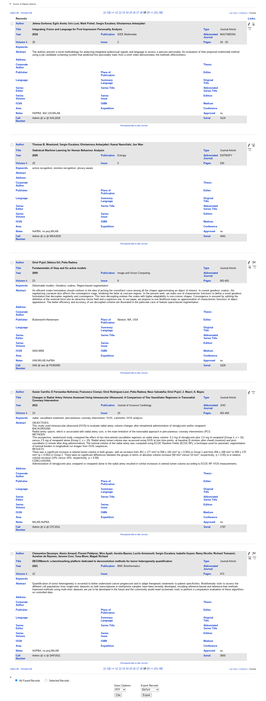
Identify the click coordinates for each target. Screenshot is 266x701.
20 (148, 12)
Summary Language (107, 81)
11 (116, 12)
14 (127, 12)
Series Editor (19, 89)
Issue (104, 42)
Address (21, 59)
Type (206, 29)
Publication (108, 34)
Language (22, 80)
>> (151, 12)
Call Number (20, 119)
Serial (207, 118)
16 (134, 12)
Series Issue (104, 97)
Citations (244, 13)
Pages (207, 42)
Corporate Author (22, 66)
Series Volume (20, 97)
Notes (19, 113)
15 (130, 12)
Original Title (208, 81)
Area (18, 108)
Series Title (108, 87)
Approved (209, 113)
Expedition (107, 108)
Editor (207, 72)
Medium (208, 103)
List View (233, 13)
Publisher (21, 72)
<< (113, 12)
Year (18, 34)
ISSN (19, 103)
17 (137, 12)
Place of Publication (108, 74)
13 (123, 12)
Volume (20, 42)
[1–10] (107, 12)
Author (20, 23)
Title (18, 29)
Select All (14, 13)
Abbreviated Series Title (210, 89)
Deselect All (26, 13)
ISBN (104, 103)
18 (141, 12)
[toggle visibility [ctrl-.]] (11, 678)
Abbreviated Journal (210, 36)
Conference (210, 108)
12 (120, 12)
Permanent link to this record (133, 125)
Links (251, 18)
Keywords (22, 47)
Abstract (21, 51)
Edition (207, 95)
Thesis (207, 64)
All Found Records (29, 680)
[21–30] (158, 12)
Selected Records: (59, 680)
